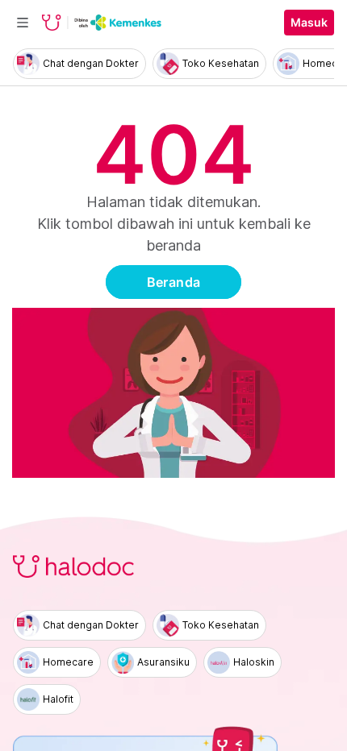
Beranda (174, 282)
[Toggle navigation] (22, 23)
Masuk (309, 22)
